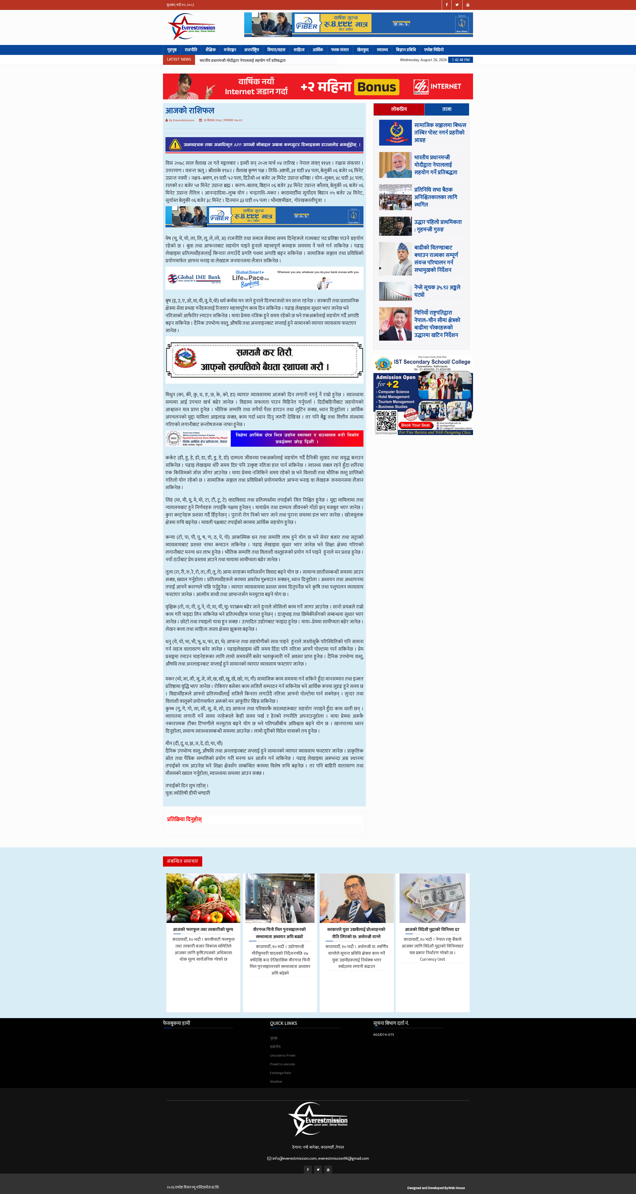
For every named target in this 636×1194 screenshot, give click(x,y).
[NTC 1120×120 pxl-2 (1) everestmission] (264, 220)
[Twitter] (318, 1170)
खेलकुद (363, 49)
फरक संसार (340, 49)
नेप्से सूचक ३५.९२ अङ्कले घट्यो (437, 291)
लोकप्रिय (399, 109)
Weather (276, 1081)
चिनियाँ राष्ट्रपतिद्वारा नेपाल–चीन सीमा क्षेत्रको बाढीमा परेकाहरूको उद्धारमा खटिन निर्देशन (437, 324)
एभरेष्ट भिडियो (434, 49)
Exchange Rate (280, 1073)
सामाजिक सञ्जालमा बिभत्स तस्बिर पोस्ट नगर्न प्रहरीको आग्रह (440, 133)
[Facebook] (308, 1170)
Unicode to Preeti (282, 1055)
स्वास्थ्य (382, 49)
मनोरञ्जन (230, 49)
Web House (456, 1188)
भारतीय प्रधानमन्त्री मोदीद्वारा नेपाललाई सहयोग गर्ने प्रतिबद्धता (435, 165)
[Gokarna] (264, 364)
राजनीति (191, 49)
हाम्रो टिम (275, 1047)
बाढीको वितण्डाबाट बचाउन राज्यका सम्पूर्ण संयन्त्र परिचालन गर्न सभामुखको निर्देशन (436, 259)
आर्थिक (318, 49)
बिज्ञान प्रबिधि (406, 49)
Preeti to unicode (282, 1064)
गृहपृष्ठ (172, 49)
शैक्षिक (210, 49)
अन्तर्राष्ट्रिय (251, 49)
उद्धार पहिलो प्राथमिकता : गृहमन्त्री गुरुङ (438, 226)
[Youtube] (328, 1170)
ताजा (446, 109)
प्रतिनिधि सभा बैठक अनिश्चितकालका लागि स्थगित (235, 60)
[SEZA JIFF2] (264, 442)
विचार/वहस (276, 49)
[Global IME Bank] (264, 282)
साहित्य (299, 49)
